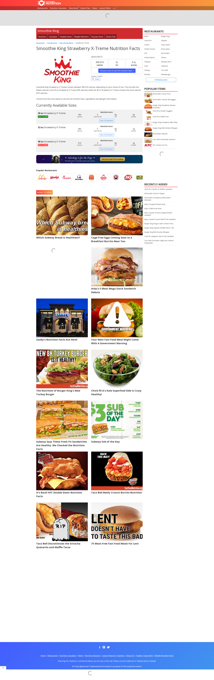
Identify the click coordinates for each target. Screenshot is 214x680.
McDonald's (165, 53)
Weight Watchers (81, 37)
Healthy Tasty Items (144, 655)
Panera (163, 57)
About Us (130, 655)
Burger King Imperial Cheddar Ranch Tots (159, 228)
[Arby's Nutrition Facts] (103, 178)
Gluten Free (85, 8)
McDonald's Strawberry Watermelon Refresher (157, 199)
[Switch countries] (114, 8)
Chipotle (164, 40)
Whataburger (165, 74)
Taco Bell (164, 70)
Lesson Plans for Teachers (113, 655)
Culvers (147, 45)
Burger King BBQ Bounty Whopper (156, 232)
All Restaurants (161, 80)
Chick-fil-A (147, 40)
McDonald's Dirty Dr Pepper (154, 193)
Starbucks (164, 66)
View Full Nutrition (106, 121)
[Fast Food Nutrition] (49, 3)
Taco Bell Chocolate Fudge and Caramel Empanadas (158, 241)
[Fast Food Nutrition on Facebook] (99, 647)
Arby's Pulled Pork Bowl (152, 208)
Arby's (146, 36)
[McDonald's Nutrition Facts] (42, 178)
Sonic (146, 66)
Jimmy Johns (165, 49)
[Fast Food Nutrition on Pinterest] (103, 647)
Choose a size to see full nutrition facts (116, 70)
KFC (145, 53)
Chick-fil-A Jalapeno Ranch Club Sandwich (159, 236)
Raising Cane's (166, 62)
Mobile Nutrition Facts (164, 655)
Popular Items (97, 37)
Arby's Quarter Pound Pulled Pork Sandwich (160, 219)
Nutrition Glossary (92, 655)
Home (43, 655)
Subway (147, 70)
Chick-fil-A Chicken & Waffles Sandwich (158, 189)
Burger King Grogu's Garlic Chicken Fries (158, 223)
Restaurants (42, 8)
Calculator (53, 37)
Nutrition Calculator (58, 8)
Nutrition (42, 37)
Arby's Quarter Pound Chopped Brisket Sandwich (158, 214)
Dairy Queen (165, 45)
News (94, 8)
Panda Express (149, 57)
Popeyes (147, 62)
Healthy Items (66, 37)
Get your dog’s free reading (112, 159)
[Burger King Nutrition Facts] (91, 178)
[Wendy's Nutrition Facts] (54, 178)
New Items (73, 8)
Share (96, 79)
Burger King (165, 36)
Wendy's (147, 74)
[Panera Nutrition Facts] (140, 178)
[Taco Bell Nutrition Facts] (79, 178)
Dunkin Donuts (149, 49)
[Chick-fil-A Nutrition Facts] (67, 178)
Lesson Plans (104, 8)
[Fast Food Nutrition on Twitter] (108, 647)
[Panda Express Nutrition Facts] (116, 178)
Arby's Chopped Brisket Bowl (154, 204)
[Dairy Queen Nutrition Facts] (128, 178)
